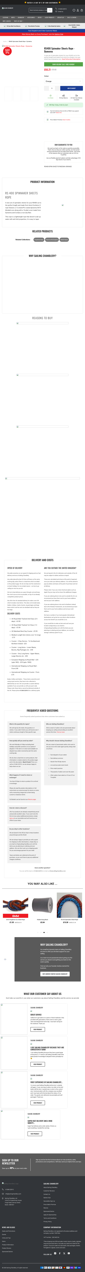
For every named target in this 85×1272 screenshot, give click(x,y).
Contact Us (47, 1194)
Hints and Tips (6, 1238)
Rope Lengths (7, 21)
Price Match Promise (50, 1204)
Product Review (6, 1248)
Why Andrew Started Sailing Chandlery (54, 974)
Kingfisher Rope (39, 239)
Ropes (13, 17)
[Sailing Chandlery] (7, 8)
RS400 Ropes (64, 239)
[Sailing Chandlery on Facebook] (60, 1253)
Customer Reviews (49, 1191)
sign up (11, 818)
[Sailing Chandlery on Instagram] (55, 1253)
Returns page (32, 799)
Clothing (6, 17)
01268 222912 (62, 9)
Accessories (31, 17)
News (3, 1241)
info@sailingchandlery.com (57, 871)
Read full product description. (71, 59)
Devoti (40, 17)
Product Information (8, 1245)
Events (4, 1234)
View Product (37, 1029)
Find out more (60, 732)
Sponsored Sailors (49, 1211)
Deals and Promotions (8, 1231)
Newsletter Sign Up (49, 1201)
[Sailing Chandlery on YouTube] (69, 1253)
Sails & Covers (72, 17)
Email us (60, 11)
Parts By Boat (18, 21)
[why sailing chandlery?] (5, 959)
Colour (46, 76)
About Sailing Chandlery (50, 1187)
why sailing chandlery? (54, 944)
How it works (66, 120)
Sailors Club (59, 34)
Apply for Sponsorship (50, 1215)
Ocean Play (61, 17)
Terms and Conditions (50, 1218)
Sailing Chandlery (12, 1267)
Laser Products (50, 17)
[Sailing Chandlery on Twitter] (64, 1253)
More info (59, 112)
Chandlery (21, 17)
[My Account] (78, 10)
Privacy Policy (48, 1221)
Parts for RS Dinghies (52, 239)
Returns (46, 1208)
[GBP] (73, 10)
